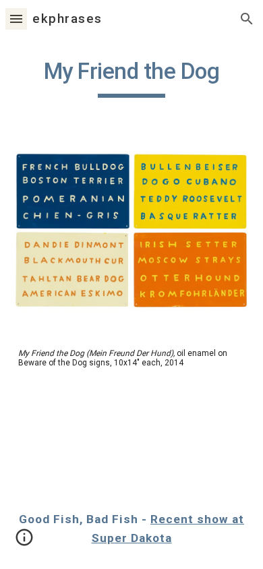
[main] (131, 77)
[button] (16, 18)
